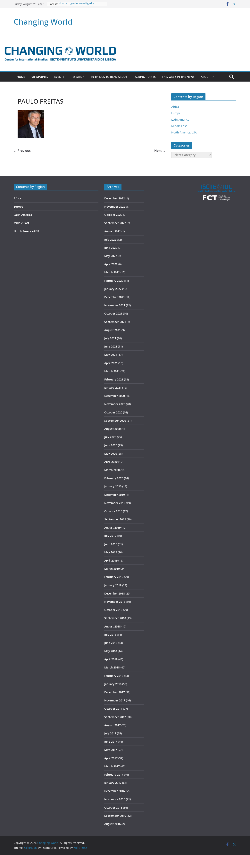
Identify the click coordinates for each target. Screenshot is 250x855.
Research (78, 77)
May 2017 (110, 750)
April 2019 (111, 560)
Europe (176, 113)
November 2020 (114, 404)
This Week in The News (178, 77)
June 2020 (110, 445)
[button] (212, 77)
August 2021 (112, 330)
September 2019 (115, 519)
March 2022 (112, 272)
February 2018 (113, 676)
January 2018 (112, 684)
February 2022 (113, 281)
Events (59, 77)
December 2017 (114, 692)
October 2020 (113, 412)
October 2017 (113, 708)
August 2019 (112, 527)
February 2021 (113, 379)
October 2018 (113, 610)
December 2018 (114, 593)
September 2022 (115, 223)
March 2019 (112, 569)
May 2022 (110, 256)
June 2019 (110, 544)
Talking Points (144, 77)
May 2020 (110, 453)
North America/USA (184, 132)
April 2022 (111, 264)
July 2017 (110, 733)
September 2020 (115, 420)
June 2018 (110, 643)
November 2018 (114, 601)
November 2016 (114, 799)
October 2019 (113, 511)
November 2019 (114, 503)
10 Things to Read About (109, 77)
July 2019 (110, 536)
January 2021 (112, 387)
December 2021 (114, 297)
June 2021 (110, 346)
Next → (159, 150)
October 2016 (113, 807)
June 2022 (110, 248)
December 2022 (114, 198)
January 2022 (112, 289)
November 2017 (114, 700)
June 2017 (110, 741)
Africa (175, 106)
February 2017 (113, 774)
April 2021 (111, 363)
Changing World (43, 21)
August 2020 (112, 429)
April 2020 (111, 462)
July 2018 (110, 634)
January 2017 (112, 783)
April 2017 (111, 758)
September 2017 (115, 717)
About (205, 77)
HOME (21, 77)
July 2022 (110, 239)
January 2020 (112, 486)
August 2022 (112, 231)
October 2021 (113, 313)
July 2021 (110, 338)
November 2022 (114, 206)
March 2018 (112, 667)
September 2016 (115, 816)
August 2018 (112, 626)
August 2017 (112, 725)
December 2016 (114, 791)
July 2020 (110, 437)
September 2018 (115, 618)
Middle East (179, 126)
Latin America (180, 119)
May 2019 (110, 552)
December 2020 (114, 396)
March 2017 (112, 766)
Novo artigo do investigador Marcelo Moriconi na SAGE (77, 6)
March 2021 (112, 371)
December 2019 (114, 495)
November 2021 (114, 305)
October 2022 (113, 215)
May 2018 (110, 651)
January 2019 (112, 585)
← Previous (22, 150)
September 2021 (115, 322)
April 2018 (111, 659)
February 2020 (113, 478)
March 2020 (112, 470)
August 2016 (112, 824)
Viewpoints (39, 77)
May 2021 (110, 354)
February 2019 (113, 577)
